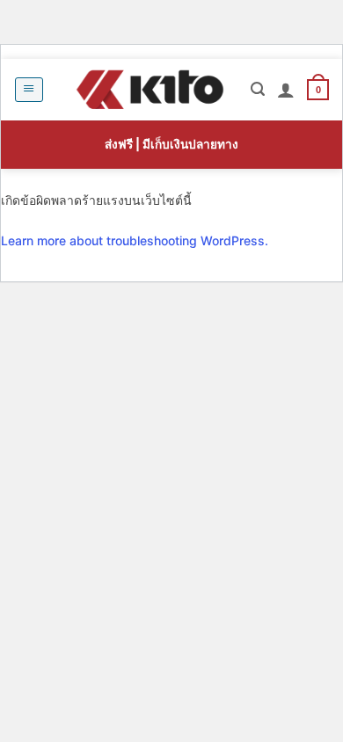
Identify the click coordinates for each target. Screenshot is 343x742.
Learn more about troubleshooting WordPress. (134, 240)
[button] (28, 89)
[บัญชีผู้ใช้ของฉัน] (286, 89)
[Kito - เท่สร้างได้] (149, 89)
